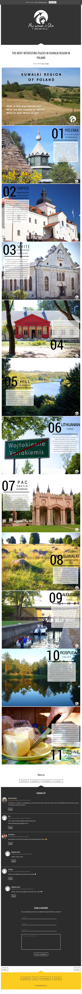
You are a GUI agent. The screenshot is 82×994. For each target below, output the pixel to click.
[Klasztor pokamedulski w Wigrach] (41, 214)
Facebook (35, 781)
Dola (9, 816)
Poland (47, 64)
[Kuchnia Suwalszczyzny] (41, 737)
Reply (10, 809)
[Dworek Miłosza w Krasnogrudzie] (41, 330)
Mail (35, 978)
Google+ (58, 781)
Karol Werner (11, 835)
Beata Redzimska (12, 798)
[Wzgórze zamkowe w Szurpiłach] (41, 388)
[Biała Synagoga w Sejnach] (41, 272)
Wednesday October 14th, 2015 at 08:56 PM (22, 889)
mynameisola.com (42, 985)
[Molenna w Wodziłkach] (41, 156)
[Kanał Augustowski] (41, 621)
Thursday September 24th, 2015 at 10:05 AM (19, 818)
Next (77, 969)
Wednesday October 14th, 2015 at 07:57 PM (19, 871)
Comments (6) (41, 792)
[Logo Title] (41, 20)
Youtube (57, 978)
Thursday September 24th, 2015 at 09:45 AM (19, 800)
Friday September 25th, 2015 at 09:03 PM (21, 854)
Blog (43, 64)
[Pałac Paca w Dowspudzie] (41, 505)
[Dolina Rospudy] (41, 679)
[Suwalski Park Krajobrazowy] (41, 563)
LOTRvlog (10, 869)
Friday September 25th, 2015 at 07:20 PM (18, 836)
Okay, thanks (52, 2)
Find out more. (43, 2)
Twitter (24, 781)
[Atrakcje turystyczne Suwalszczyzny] (41, 98)
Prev (5, 969)
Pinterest (47, 781)
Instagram (45, 978)
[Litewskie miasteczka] (41, 446)
